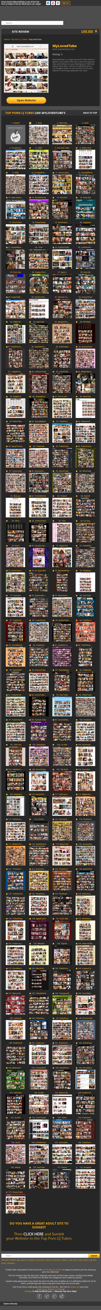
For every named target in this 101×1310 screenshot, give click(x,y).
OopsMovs (40, 396)
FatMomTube (17, 347)
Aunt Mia (64, 919)
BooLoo (17, 496)
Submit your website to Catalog (50, 1289)
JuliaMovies (41, 1142)
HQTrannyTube (66, 794)
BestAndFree (63, 571)
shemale (5, 1260)
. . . (17, 1263)
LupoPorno (40, 620)
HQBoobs (87, 670)
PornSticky (41, 769)
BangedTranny (64, 322)
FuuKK (41, 1093)
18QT (40, 148)
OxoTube (87, 595)
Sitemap (28, 1291)
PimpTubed (40, 222)
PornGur (17, 595)
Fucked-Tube (40, 720)
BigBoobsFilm (88, 794)
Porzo (64, 1167)
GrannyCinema (42, 869)
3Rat (17, 173)
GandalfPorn (87, 173)
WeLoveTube (18, 993)
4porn (63, 272)
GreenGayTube (18, 571)
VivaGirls (87, 720)
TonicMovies (40, 496)
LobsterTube (40, 372)
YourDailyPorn (88, 993)
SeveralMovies (65, 1142)
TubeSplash (64, 670)
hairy (80, 1260)
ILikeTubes (64, 347)
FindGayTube (65, 894)
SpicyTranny (17, 446)
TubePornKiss (65, 968)
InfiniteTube (40, 521)
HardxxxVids (64, 1043)
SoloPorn (64, 421)
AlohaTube (64, 471)
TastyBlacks (17, 645)
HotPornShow (41, 297)
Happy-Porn (40, 272)
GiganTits (63, 546)
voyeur (65, 1260)
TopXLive (17, 620)
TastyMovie (41, 993)
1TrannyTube (18, 869)
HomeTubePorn (42, 695)
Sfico (17, 521)
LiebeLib (17, 1018)
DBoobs (40, 943)
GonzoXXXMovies (67, 819)
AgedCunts (41, 919)
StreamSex (87, 844)
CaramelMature (65, 720)
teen (75, 1260)
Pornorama (64, 173)
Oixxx (64, 1118)
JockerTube (64, 620)
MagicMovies (87, 372)
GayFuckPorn (40, 595)
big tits (24, 1260)
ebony (48, 1260)
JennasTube (87, 347)
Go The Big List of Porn (52, 1269)
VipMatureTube (19, 769)
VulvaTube (17, 471)
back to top (90, 112)
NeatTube (87, 869)
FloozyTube (40, 670)
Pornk (41, 819)
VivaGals (87, 1167)
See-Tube (64, 695)
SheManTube (64, 645)
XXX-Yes (17, 745)
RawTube (87, 396)
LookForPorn (87, 247)
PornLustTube (64, 396)
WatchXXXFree (42, 968)
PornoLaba (87, 1018)
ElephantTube (87, 421)
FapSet (64, 943)
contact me (75, 1287)
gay (18, 1260)
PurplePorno (40, 197)
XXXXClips (87, 1043)
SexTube (41, 1167)
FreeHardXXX (88, 1118)
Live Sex (87, 31)
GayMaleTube (41, 347)
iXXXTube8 (41, 1118)
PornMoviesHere (19, 968)
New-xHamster (18, 197)
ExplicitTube (63, 247)
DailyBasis (41, 745)
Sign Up (65, 3)
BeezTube (64, 844)
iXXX (86, 123)
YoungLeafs (64, 993)
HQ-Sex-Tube (64, 297)
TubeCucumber (19, 943)
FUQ (40, 123)
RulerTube (17, 421)
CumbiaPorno (41, 173)
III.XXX (18, 1118)
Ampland (18, 794)
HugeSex (87, 222)
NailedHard (41, 844)
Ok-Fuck (64, 769)
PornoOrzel (87, 297)
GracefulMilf (87, 769)
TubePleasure (87, 645)
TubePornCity (88, 1142)
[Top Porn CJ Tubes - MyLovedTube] (74, 55)
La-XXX (64, 745)
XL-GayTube (40, 571)
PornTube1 (17, 222)
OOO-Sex (63, 123)
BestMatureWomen (91, 919)
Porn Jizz (17, 272)
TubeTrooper (87, 446)
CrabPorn (87, 620)
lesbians (11, 1263)
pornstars (40, 1260)
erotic (3, 1263)
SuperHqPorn (17, 297)
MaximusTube (88, 894)
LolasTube (63, 372)
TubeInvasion (18, 819)
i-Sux (40, 247)
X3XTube (18, 1093)
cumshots (56, 1260)
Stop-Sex (87, 197)
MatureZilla (87, 943)
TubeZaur (40, 645)
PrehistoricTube (66, 869)
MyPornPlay (64, 1093)
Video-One (86, 148)
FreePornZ (17, 1043)
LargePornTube (18, 372)
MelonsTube (17, 844)
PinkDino (87, 571)
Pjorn (17, 546)
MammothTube (65, 595)
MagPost (17, 396)
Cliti (63, 521)
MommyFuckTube (90, 745)
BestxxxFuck (18, 1068)
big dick (92, 1260)
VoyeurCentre (88, 968)
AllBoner (17, 322)
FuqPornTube (88, 1093)
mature (13, 1260)
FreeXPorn (64, 1068)
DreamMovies (17, 247)
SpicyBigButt (40, 421)
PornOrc (63, 197)
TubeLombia (41, 1043)
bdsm (86, 1260)
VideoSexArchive (43, 1018)
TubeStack (63, 446)
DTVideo (87, 322)
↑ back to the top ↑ (10, 1303)
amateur (32, 1260)
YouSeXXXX (41, 1068)
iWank (17, 1167)
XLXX (17, 1142)
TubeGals (40, 446)
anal (70, 1260)
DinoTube (87, 471)
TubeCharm (17, 720)
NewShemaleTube (44, 894)
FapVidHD (17, 670)
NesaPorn (64, 1018)
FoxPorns (87, 819)
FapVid (87, 496)
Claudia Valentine (42, 546)
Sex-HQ (87, 272)
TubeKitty (87, 546)
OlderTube (87, 695)
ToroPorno (16, 148)
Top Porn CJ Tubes (19, 113)
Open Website (26, 100)
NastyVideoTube (43, 794)
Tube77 (16, 123)
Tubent (63, 496)
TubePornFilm (17, 695)
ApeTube (40, 322)
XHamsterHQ (40, 471)
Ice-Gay (87, 521)
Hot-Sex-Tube (63, 148)
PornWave (87, 1068)
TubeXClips (18, 919)
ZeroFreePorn (64, 222)
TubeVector (17, 894)
